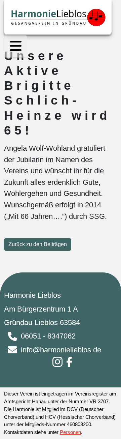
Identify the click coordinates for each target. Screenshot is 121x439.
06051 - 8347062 (48, 336)
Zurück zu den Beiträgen (37, 244)
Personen (70, 432)
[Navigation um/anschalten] (15, 46)
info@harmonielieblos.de (61, 350)
